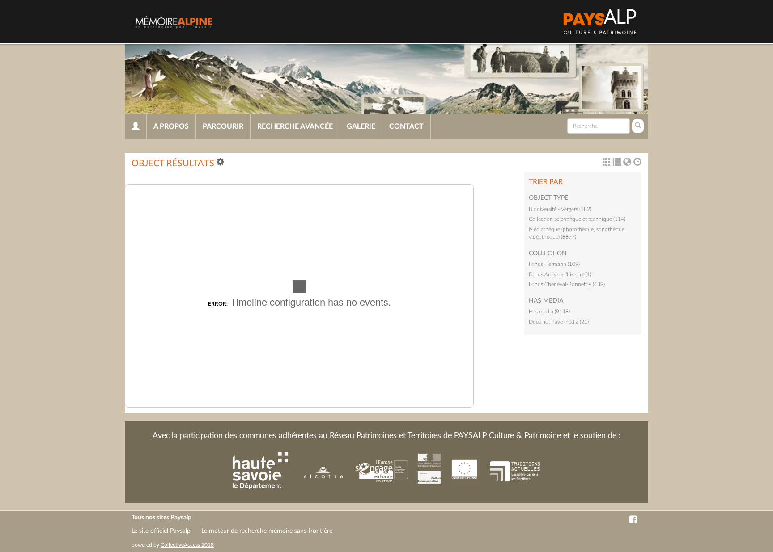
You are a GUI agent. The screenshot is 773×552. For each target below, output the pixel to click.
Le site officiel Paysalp (161, 531)
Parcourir (223, 126)
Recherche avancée (295, 126)
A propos (171, 126)
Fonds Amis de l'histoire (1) (560, 274)
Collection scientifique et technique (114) (577, 219)
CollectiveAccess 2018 (187, 545)
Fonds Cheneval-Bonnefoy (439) (567, 284)
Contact (406, 126)
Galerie (361, 126)
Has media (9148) (549, 311)
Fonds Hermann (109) (554, 264)
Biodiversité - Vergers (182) (560, 209)
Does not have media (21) (559, 321)
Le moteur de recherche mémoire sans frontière (266, 531)
